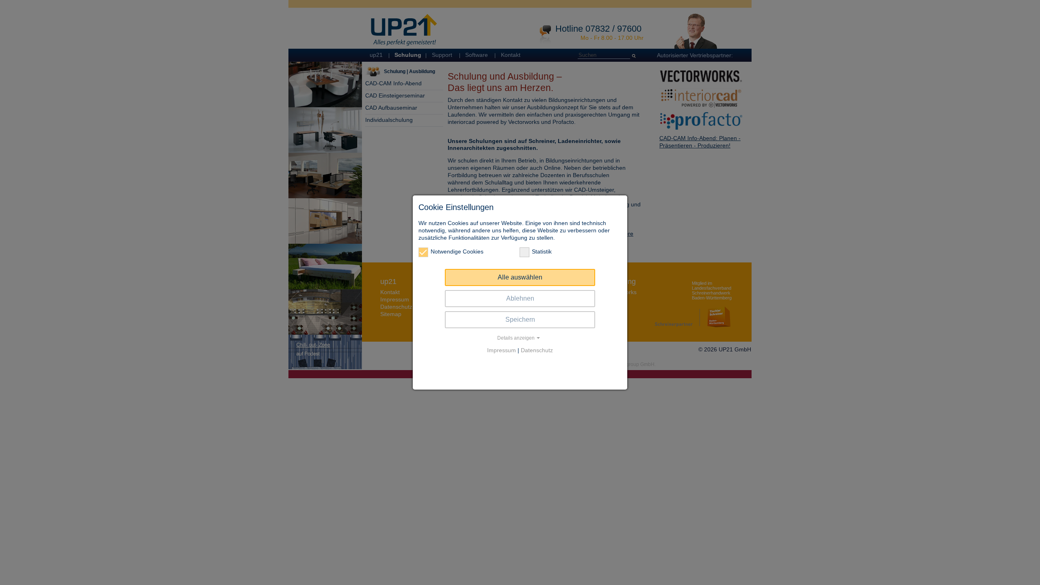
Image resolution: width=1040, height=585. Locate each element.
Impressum (501, 350)
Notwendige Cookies (457, 251)
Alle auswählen (520, 277)
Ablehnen (520, 298)
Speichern (520, 319)
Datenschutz (537, 350)
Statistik (542, 251)
